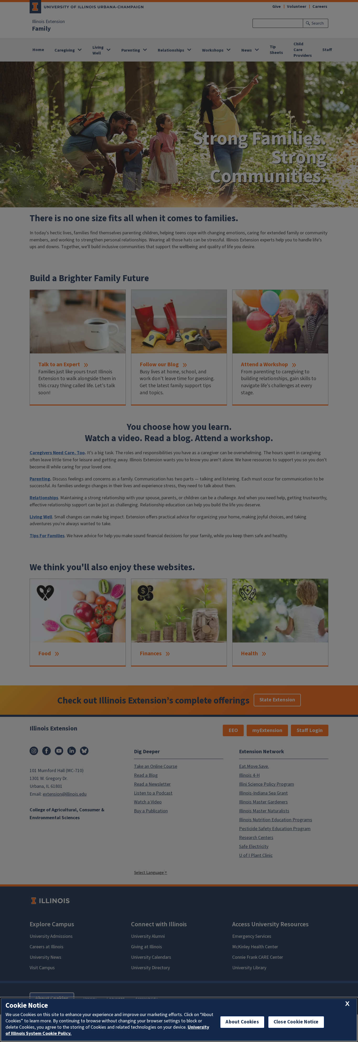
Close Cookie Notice (296, 1022)
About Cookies (242, 1022)
